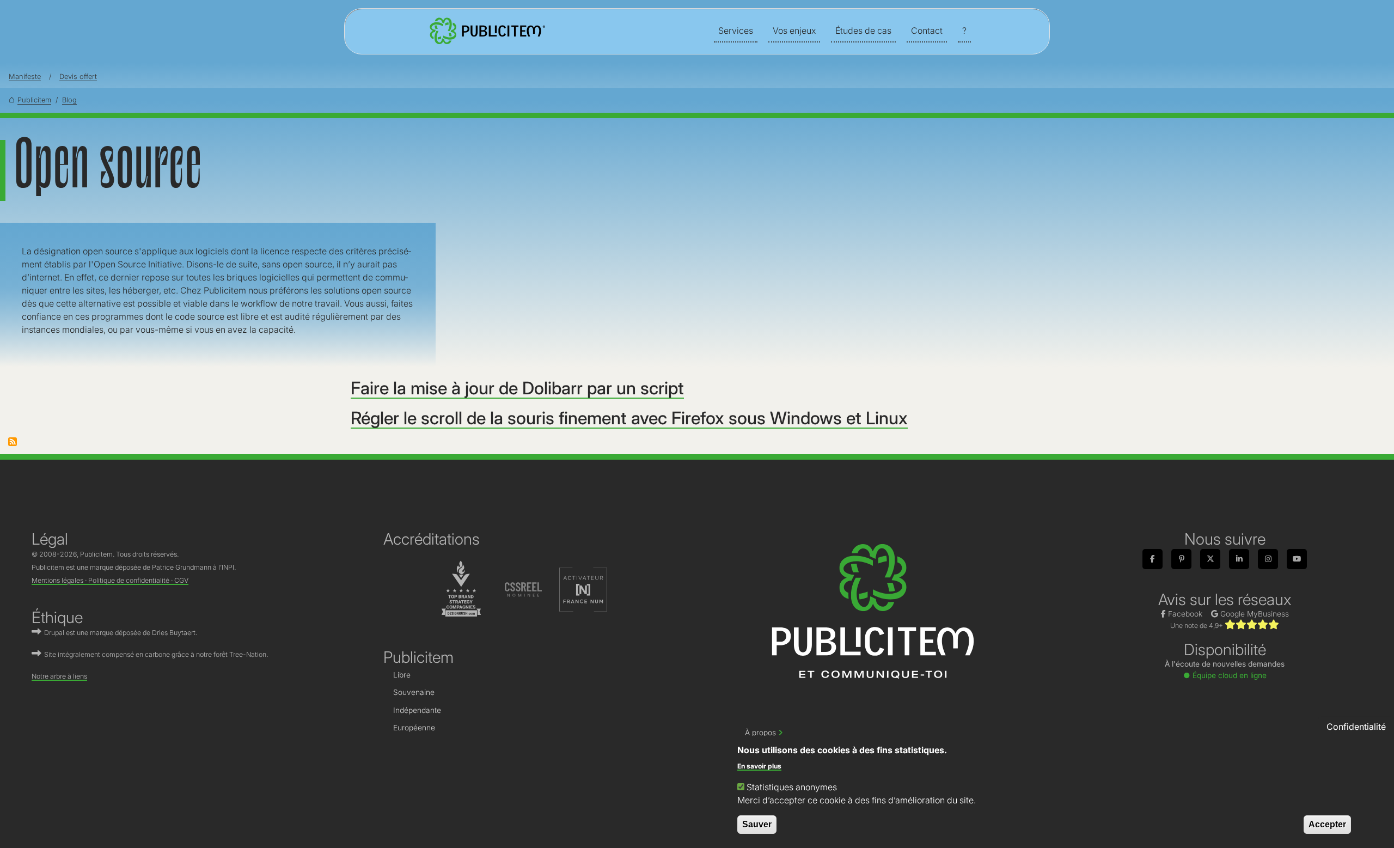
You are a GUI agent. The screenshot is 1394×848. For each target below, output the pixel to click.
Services (735, 30)
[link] (486, 31)
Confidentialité (1356, 726)
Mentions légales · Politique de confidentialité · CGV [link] (110, 580)
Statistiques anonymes (792, 787)
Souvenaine (414, 692)
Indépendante (417, 710)
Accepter (1327, 824)
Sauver (757, 824)
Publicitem (34, 100)
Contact (927, 30)
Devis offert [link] (78, 76)
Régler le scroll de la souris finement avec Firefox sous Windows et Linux (629, 418)
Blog (69, 100)
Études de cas (863, 30)
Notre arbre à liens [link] (59, 676)
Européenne (414, 727)
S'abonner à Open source (12, 441)
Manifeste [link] (25, 76)
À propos (760, 732)
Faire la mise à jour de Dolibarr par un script (517, 388)
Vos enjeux (794, 30)
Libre (402, 674)
